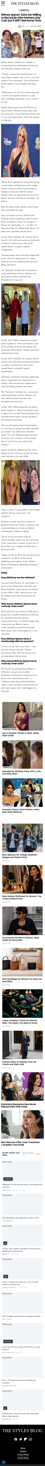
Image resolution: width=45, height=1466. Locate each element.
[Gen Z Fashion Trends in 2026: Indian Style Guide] (22, 716)
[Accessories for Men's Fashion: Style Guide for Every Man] (22, 921)
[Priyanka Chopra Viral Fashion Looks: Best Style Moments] (22, 792)
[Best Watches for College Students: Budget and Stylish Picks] (22, 838)
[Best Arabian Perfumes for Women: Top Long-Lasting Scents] (22, 879)
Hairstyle (7, 767)
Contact (23, 1451)
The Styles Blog (25, 3)
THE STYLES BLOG (22, 1430)
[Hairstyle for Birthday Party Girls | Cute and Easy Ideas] (22, 754)
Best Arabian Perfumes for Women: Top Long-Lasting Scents (21, 897)
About (23, 1448)
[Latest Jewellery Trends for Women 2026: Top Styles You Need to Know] (22, 1003)
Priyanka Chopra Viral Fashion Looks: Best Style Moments (21, 810)
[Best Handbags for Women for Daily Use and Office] (22, 962)
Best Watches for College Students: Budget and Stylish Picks (19, 856)
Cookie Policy (23, 1458)
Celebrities (8, 806)
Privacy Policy (23, 1454)
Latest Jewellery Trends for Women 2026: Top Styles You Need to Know (19, 1021)
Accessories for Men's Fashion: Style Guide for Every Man (20, 939)
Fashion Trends (10, 729)
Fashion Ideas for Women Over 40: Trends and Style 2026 (19, 1063)
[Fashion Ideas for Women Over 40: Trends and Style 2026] (22, 1045)
